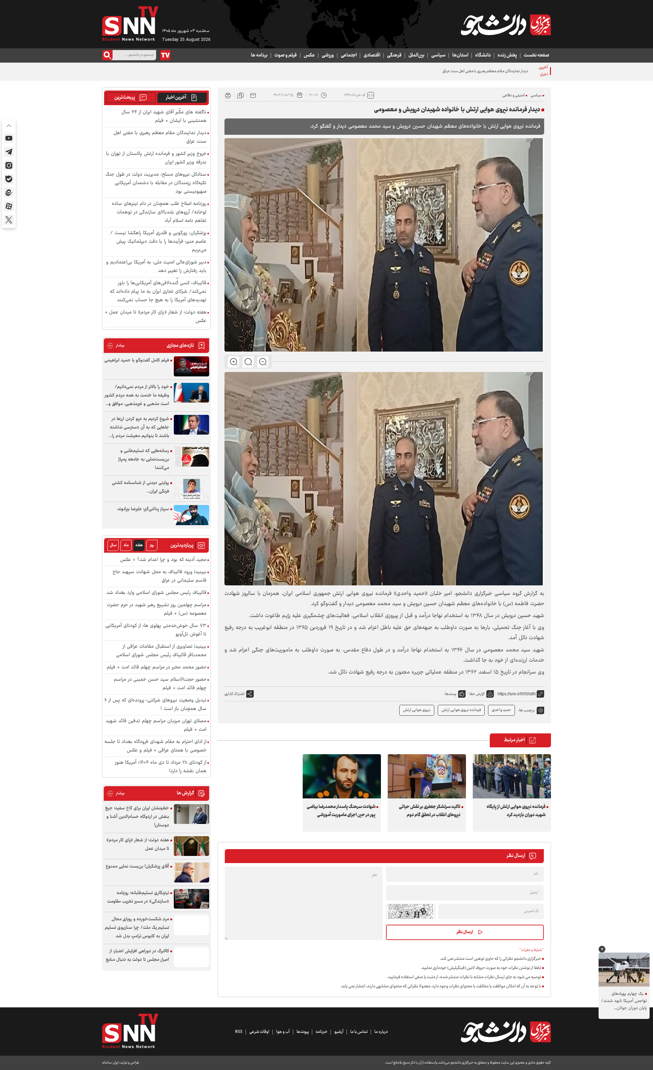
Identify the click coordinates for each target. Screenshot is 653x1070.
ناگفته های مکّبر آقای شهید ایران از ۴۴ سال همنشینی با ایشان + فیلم (163, 116)
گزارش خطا (477, 694)
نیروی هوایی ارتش (417, 710)
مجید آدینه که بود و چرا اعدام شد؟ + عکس (163, 560)
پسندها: (450, 694)
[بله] (9, 179)
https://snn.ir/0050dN (517, 694)
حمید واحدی (501, 710)
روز (152, 545)
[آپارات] (9, 206)
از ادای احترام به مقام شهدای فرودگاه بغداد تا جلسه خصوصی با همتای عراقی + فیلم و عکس (155, 746)
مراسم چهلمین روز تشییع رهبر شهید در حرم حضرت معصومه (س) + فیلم (156, 609)
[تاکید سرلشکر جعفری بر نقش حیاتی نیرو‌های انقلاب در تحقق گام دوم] (427, 776)
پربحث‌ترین (124, 97)
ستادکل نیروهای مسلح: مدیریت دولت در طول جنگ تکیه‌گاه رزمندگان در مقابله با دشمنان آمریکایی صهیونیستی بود (155, 183)
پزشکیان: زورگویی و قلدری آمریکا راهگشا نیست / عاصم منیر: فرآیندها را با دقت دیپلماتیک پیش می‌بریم (158, 242)
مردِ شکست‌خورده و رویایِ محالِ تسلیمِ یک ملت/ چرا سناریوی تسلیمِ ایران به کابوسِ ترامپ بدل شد (137, 927)
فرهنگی (394, 55)
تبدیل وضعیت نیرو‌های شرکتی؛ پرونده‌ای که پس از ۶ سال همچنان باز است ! (155, 704)
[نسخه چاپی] (227, 95)
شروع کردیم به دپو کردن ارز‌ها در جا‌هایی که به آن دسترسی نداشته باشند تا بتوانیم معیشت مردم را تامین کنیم (139, 427)
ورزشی (328, 55)
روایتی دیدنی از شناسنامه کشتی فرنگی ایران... (140, 487)
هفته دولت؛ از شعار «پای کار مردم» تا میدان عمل (137, 844)
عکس (309, 55)
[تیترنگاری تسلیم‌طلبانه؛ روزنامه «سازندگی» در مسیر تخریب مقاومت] (191, 899)
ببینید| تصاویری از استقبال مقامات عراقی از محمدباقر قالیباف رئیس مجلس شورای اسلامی (161, 651)
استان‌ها (460, 55)
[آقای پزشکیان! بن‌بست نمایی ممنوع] (191, 872)
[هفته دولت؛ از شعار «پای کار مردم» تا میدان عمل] (191, 846)
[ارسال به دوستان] (253, 95)
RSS (238, 1032)
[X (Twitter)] (9, 219)
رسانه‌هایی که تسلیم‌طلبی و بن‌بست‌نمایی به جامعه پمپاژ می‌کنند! (143, 459)
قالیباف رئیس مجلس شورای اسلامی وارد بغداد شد (156, 593)
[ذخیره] (240, 95)
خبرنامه (322, 1032)
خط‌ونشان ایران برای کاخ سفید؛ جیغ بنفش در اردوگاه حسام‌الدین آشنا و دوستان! (137, 816)
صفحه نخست (536, 55)
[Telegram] (9, 151)
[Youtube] (9, 138)
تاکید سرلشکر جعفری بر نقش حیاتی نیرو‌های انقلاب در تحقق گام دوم (430, 811)
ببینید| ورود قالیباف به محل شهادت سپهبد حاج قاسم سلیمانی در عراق (159, 576)
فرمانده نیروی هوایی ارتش (461, 710)
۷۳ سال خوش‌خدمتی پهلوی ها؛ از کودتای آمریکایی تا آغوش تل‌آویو (155, 630)
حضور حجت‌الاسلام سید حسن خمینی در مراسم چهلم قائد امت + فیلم (160, 684)
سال (113, 545)
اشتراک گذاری (234, 694)
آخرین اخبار (176, 97)
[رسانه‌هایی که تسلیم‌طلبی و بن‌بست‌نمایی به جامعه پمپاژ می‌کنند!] (191, 457)
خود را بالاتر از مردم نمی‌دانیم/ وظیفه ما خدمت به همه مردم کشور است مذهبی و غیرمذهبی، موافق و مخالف (137, 395)
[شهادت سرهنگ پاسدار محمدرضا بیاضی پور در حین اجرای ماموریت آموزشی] (342, 776)
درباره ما (381, 1032)
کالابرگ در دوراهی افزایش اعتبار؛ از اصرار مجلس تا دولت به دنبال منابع (137, 955)
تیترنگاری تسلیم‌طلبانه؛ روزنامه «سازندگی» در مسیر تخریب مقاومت (138, 897)
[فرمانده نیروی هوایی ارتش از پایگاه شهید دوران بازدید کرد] (512, 776)
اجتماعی (349, 55)
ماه (126, 545)
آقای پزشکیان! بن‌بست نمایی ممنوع (137, 866)
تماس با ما (359, 1032)
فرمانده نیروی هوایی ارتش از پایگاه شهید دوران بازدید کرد (516, 811)
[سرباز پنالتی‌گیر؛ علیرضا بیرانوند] (191, 515)
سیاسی (438, 55)
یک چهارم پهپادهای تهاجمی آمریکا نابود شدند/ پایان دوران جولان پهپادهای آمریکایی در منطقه (624, 1001)
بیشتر (115, 345)
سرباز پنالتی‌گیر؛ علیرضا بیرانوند (143, 509)
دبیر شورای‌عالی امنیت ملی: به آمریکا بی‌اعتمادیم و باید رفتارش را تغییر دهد (156, 266)
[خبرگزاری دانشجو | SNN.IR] (506, 25)
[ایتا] (9, 192)
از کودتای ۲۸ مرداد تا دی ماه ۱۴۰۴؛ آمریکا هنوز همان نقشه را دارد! (160, 767)
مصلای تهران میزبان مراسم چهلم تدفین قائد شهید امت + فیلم (156, 725)
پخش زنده (507, 55)
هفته (139, 545)
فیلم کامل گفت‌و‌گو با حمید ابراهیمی (136, 360)
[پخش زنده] (165, 55)
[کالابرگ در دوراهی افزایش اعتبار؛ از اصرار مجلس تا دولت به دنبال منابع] (191, 957)
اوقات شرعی (259, 1032)
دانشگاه (483, 55)
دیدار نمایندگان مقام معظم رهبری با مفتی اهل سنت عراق (160, 137)
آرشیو (339, 1032)
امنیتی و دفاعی (513, 95)
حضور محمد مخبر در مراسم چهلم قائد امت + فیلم (156, 667)
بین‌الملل (416, 55)
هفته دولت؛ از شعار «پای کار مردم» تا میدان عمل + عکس (155, 316)
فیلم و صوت (285, 55)
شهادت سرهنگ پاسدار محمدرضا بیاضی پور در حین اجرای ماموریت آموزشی (341, 811)
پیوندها (303, 1032)
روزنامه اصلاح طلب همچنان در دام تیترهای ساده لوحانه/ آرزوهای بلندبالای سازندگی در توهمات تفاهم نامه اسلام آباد (159, 212)
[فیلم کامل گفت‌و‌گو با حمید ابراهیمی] (191, 366)
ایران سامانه (110, 1062)
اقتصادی (372, 55)
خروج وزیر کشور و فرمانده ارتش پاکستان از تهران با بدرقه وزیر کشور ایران (156, 158)
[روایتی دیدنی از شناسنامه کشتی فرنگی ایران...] (191, 489)
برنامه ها (259, 55)
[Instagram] (9, 165)
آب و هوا (283, 1032)
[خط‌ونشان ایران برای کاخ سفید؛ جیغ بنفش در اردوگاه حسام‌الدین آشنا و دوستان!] (191, 814)
